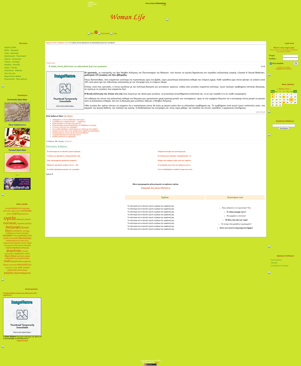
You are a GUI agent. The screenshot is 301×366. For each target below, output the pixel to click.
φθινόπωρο (22, 270)
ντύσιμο (26, 267)
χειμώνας (12, 270)
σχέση (16, 213)
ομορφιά (7, 235)
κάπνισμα (25, 248)
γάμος (13, 211)
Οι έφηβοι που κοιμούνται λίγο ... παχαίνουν (69, 121)
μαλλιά (28, 223)
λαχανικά (21, 223)
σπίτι (16, 245)
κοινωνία (22, 264)
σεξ (64, 116)
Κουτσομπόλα (276, 260)
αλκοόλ (17, 243)
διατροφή (13, 227)
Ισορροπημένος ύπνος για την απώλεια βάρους (70, 133)
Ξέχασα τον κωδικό (283, 67)
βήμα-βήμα (10, 256)
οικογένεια (16, 261)
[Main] (91, 33)
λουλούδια (13, 238)
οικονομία (9, 258)
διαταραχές (20, 219)
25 (284, 102)
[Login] (113, 33)
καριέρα (16, 247)
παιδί (7, 261)
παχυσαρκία (8, 245)
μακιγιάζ (22, 235)
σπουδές (24, 251)
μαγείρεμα (26, 208)
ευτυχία (8, 208)
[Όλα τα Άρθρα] (96, 33)
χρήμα (27, 256)
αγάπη (9, 214)
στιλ (20, 267)
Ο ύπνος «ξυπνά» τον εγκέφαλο (64, 127)
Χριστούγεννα (22, 272)
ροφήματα (26, 261)
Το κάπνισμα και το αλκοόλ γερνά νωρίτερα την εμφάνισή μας (150, 206)
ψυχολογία (13, 250)
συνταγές (10, 223)
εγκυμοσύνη (9, 254)
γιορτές (8, 272)
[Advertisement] (156, 53)
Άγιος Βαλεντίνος (22, 241)
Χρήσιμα (274, 263)
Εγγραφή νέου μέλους (151, 188)
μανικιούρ (25, 233)
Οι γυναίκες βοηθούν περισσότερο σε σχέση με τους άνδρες (75, 129)
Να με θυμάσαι (277, 63)
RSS (164, 5)
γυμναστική (8, 243)
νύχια (15, 268)
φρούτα (22, 258)
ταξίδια (8, 248)
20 (67, 43)
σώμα (16, 258)
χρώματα (17, 233)
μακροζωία (24, 214)
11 (284, 97)
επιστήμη (26, 231)
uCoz (157, 362)
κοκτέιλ (23, 243)
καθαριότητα (16, 208)
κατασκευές (17, 231)
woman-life (68, 141)
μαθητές (28, 219)
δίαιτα (5, 265)
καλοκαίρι (26, 210)
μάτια (27, 258)
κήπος (18, 211)
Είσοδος (165, 188)
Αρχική (48, 43)
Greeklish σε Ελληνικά (279, 266)
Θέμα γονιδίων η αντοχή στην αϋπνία (66, 123)
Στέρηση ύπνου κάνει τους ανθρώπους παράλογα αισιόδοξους (76, 131)
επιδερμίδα (27, 245)
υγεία (10, 218)
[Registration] (104, 33)
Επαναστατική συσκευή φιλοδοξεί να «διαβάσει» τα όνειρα (74, 125)
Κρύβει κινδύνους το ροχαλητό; (64, 136)
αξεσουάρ (7, 211)
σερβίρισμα (10, 233)
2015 (54, 43)
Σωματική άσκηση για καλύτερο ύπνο (66, 135)
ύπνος (27, 254)
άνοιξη (6, 238)
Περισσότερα (51, 63)
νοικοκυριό (11, 240)
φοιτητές (20, 256)
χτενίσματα (13, 265)
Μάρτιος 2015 (284, 89)
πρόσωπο (9, 268)
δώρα (29, 243)
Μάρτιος (61, 43)
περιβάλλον (19, 254)
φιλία (20, 245)
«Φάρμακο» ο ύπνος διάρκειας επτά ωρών (68, 120)
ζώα (29, 265)
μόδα (29, 235)
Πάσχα (15, 236)
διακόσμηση (25, 238)
